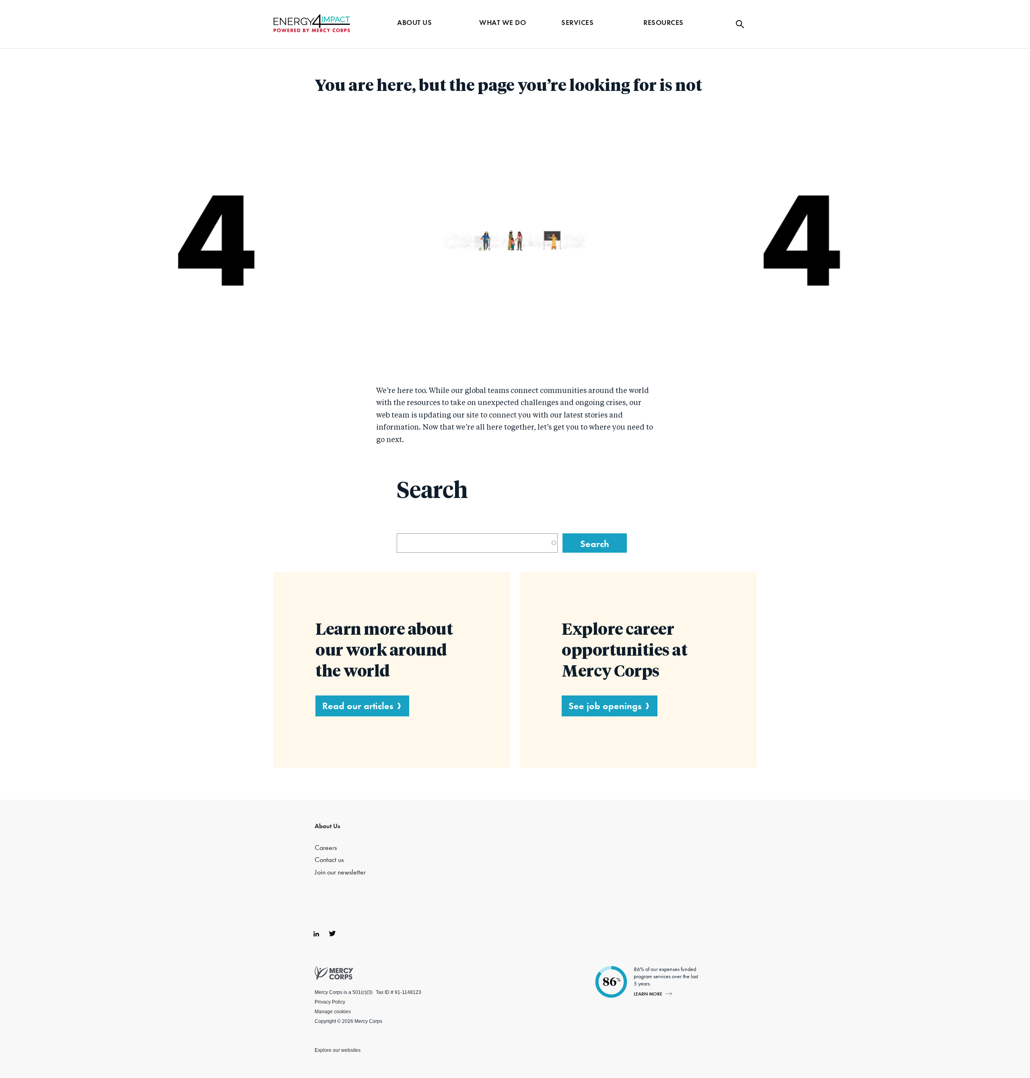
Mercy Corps (312, 23)
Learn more (648, 994)
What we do (502, 22)
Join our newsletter (340, 872)
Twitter (332, 933)
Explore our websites (337, 1050)
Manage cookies (333, 1011)
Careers (326, 847)
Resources (663, 22)
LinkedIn (316, 933)
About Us (327, 826)
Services (577, 22)
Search (739, 24)
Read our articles (357, 706)
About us (414, 22)
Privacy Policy (330, 1002)
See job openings (605, 706)
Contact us (329, 860)
